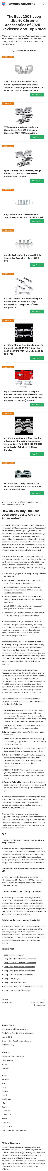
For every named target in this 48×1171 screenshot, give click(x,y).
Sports (4, 1107)
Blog (3, 1083)
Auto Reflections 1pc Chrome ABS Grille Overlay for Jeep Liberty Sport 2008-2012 (22, 258)
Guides (5, 1091)
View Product (37, 94)
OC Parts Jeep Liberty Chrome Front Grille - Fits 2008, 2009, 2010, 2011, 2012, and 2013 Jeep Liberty (22, 486)
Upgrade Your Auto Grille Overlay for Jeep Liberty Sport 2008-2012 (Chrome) (23, 216)
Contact (5, 1068)
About (4, 1064)
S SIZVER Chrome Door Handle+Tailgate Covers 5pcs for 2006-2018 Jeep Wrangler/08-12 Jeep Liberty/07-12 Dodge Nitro (23, 303)
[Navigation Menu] (43, 4)
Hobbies (6, 1111)
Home (4, 1075)
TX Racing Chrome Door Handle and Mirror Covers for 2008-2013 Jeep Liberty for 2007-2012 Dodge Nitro (21, 130)
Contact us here (17, 825)
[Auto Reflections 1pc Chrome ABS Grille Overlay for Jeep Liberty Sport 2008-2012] (24, 242)
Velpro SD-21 (7, 1037)
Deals (4, 1087)
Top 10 (4, 1095)
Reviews (5, 1079)
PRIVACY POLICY (10, 1126)
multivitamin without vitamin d (15, 1029)
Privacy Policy (7, 1060)
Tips (4, 1103)
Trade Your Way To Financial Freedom (18, 1033)
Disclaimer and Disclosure (13, 1056)
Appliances (6, 1099)
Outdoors (7, 1115)
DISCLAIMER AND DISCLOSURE (14, 1130)
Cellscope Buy (8, 1045)
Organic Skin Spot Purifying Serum (16, 1041)
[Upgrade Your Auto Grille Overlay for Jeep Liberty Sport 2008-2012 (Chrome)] (24, 202)
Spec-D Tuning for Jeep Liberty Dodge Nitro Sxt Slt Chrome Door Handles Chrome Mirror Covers (22, 173)
